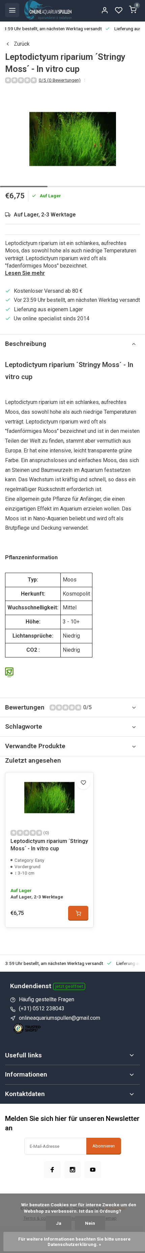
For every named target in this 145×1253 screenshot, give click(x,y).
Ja (58, 1223)
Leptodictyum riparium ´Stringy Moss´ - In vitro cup (49, 845)
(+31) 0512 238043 (41, 1008)
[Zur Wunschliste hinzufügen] (83, 782)
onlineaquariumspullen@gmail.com (59, 1018)
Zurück (22, 44)
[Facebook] (52, 1169)
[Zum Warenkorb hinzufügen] (78, 913)
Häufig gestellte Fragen (46, 999)
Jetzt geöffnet (69, 986)
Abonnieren (103, 1145)
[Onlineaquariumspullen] (47, 10)
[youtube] (92, 1169)
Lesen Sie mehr (25, 273)
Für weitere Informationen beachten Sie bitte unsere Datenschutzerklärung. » (75, 1241)
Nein (90, 1223)
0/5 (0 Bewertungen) (60, 80)
